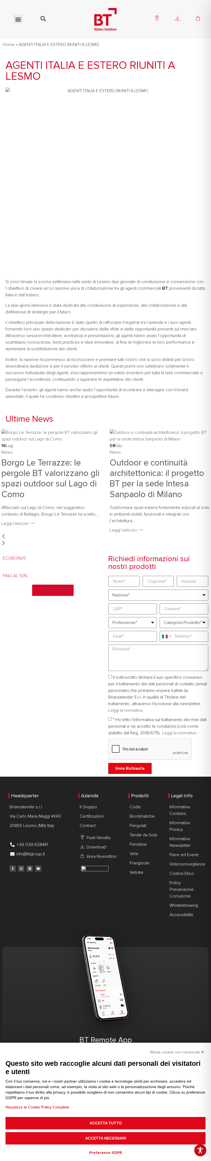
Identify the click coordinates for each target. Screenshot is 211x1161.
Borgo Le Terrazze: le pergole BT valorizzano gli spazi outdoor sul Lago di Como (50, 479)
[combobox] (166, 636)
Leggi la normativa (125, 710)
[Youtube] (38, 869)
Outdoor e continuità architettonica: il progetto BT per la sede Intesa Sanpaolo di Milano (157, 479)
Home (9, 44)
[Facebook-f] (13, 869)
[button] (18, 19)
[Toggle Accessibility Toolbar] (200, 1150)
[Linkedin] (30, 869)
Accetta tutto (106, 1123)
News (7, 452)
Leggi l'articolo (15, 523)
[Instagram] (21, 869)
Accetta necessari (105, 1138)
